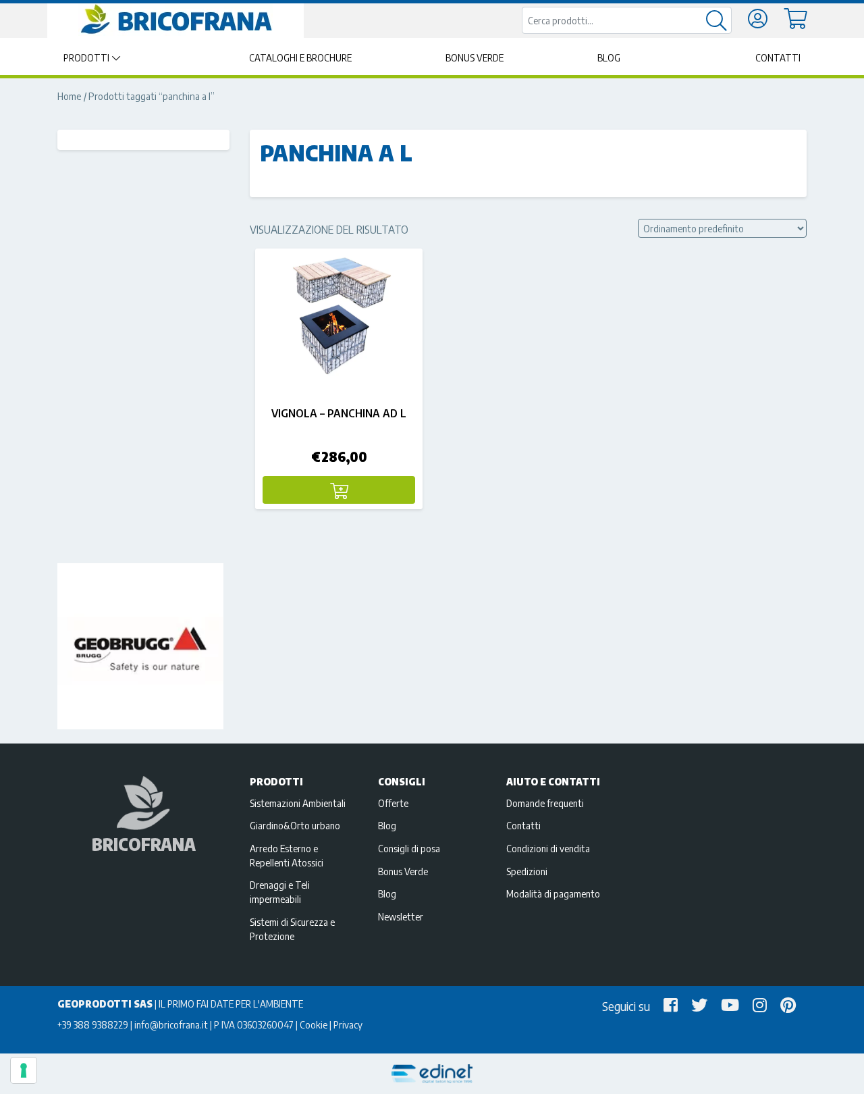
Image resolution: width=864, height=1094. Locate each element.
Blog (608, 57)
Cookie (313, 1024)
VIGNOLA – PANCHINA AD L (338, 413)
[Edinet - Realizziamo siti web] (432, 1074)
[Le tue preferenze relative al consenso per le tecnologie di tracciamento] (23, 1070)
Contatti (778, 57)
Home (69, 96)
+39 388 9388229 (92, 1024)
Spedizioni (526, 871)
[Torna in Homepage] (175, 19)
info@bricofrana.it (171, 1024)
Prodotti (86, 57)
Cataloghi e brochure (300, 57)
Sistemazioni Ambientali (298, 803)
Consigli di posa (409, 848)
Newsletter (400, 916)
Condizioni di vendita (548, 848)
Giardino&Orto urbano (295, 825)
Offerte (393, 803)
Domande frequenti (545, 803)
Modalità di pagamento (553, 893)
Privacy (347, 1024)
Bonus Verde (475, 57)
